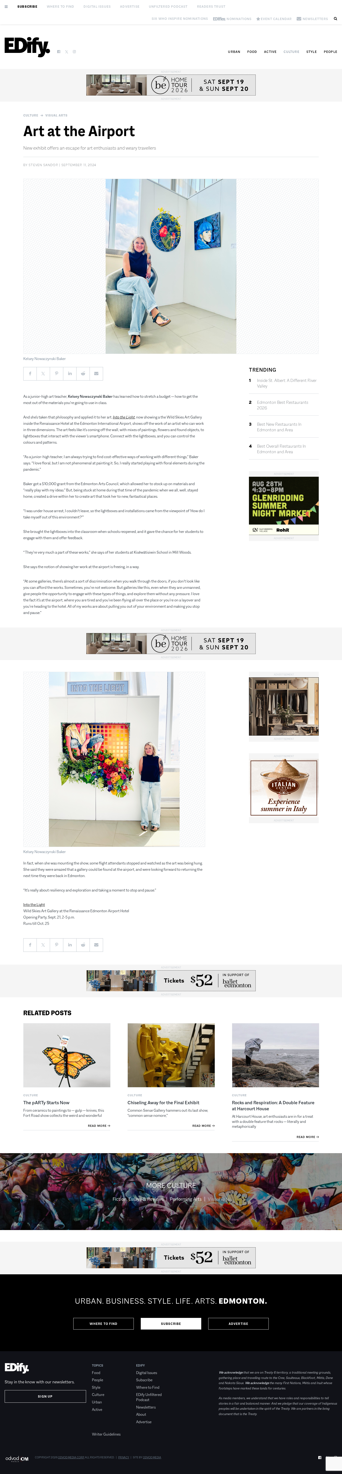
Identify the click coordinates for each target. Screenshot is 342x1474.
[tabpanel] (171, 1312)
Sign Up (45, 1396)
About (141, 1414)
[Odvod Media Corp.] (17, 1459)
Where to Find (60, 6)
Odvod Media (152, 1457)
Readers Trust (211, 6)
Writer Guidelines (106, 1434)
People (330, 52)
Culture (291, 52)
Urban (234, 52)
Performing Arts (186, 1199)
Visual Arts (56, 115)
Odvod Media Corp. (71, 1457)
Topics (97, 1365)
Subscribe (27, 6)
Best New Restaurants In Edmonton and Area (279, 427)
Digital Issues (97, 6)
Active (270, 52)
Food (252, 52)
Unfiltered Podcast (168, 6)
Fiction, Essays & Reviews (138, 1199)
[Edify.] (27, 47)
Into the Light (34, 904)
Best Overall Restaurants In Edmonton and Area (281, 449)
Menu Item (100, 1427)
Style (311, 52)
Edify (140, 1365)
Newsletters (146, 1407)
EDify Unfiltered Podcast (149, 1397)
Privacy (123, 1457)
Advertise (130, 6)
